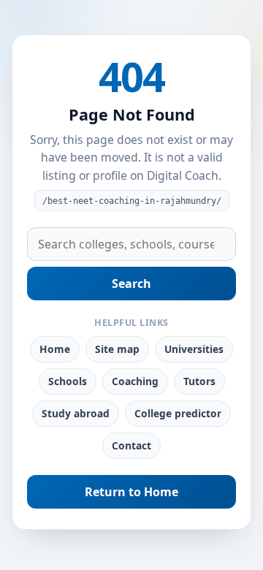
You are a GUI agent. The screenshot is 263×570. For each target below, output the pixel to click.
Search (131, 284)
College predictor (177, 413)
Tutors (199, 381)
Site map (117, 349)
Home (54, 349)
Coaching (135, 381)
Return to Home (131, 492)
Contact (131, 445)
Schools (67, 381)
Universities (194, 349)
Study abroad (76, 413)
